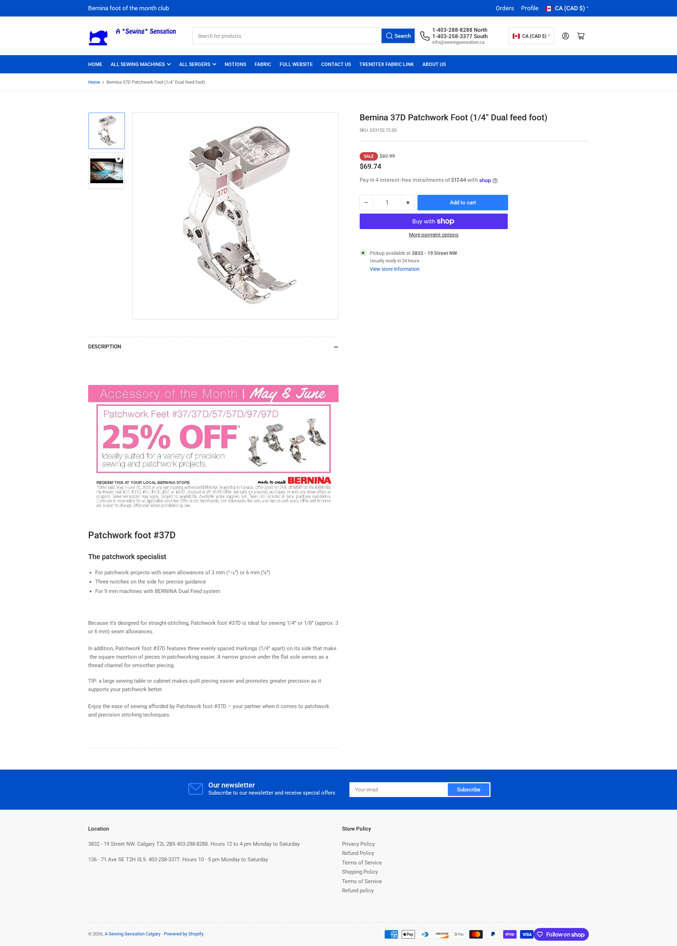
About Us (434, 64)
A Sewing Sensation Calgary (132, 933)
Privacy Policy (358, 844)
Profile (529, 8)
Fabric (263, 64)
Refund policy (358, 890)
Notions (235, 64)
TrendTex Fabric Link (386, 64)
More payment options (433, 235)
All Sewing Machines (138, 64)
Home (95, 64)
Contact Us (336, 64)
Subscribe (468, 789)
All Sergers (194, 64)
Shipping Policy (360, 872)
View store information (395, 269)
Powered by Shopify (183, 933)
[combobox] (304, 36)
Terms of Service (362, 863)
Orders (505, 8)
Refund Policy (358, 853)
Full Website (296, 64)
